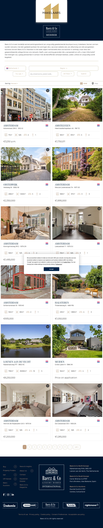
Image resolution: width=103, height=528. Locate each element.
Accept (51, 269)
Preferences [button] (59, 264)
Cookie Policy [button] (66, 262)
